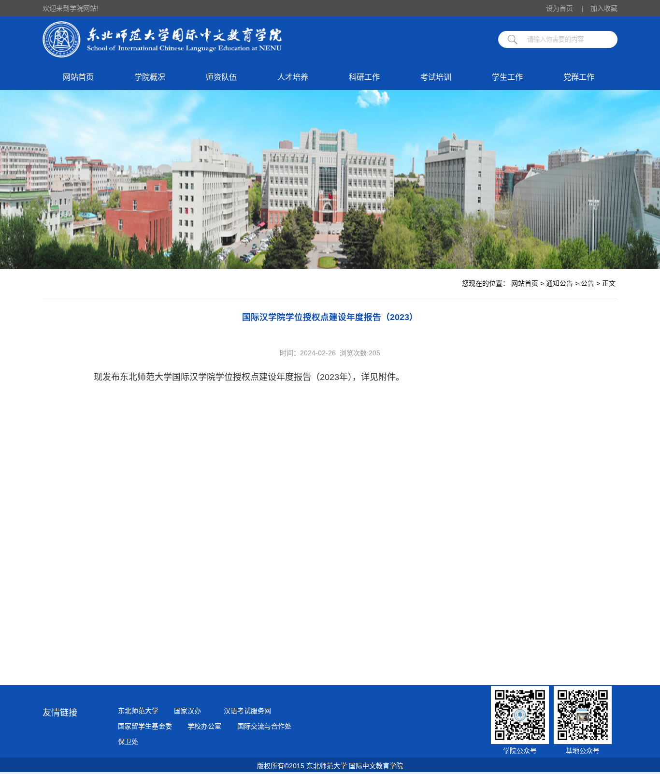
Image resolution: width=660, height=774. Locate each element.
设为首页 (565, 8)
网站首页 (78, 77)
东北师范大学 (138, 711)
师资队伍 (221, 77)
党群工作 (578, 77)
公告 (587, 283)
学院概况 (149, 77)
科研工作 (364, 77)
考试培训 (435, 77)
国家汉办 (187, 711)
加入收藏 (603, 8)
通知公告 (559, 283)
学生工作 (507, 77)
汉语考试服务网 (247, 711)
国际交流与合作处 (264, 726)
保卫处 (128, 741)
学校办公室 (204, 726)
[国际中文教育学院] (162, 55)
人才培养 (292, 77)
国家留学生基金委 (145, 726)
